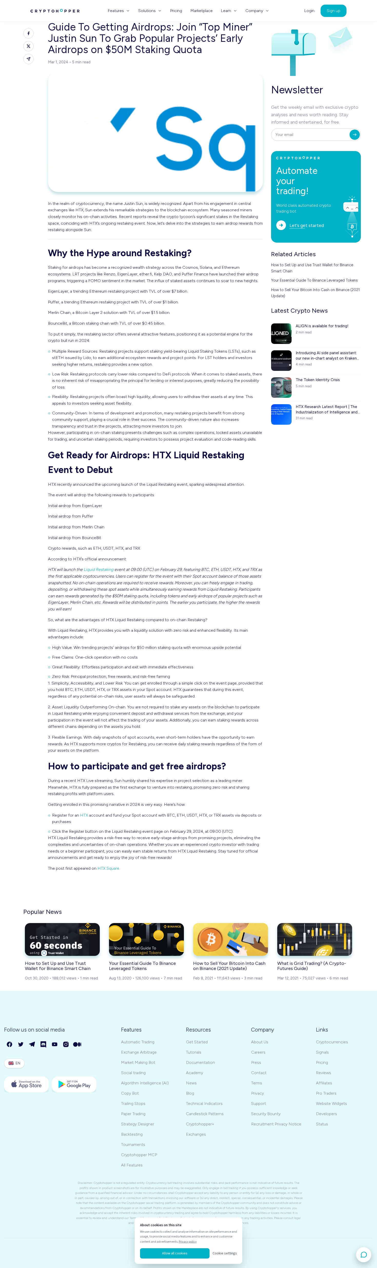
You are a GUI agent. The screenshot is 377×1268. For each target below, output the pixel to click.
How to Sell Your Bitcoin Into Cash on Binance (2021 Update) (315, 293)
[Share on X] (28, 46)
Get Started (197, 1041)
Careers (258, 1052)
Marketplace (201, 11)
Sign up (333, 10)
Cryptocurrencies (332, 1041)
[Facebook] (9, 1044)
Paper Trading (133, 1113)
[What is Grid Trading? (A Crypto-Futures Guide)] (314, 939)
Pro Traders (326, 1093)
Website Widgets (331, 1103)
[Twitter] (21, 1044)
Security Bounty (266, 1113)
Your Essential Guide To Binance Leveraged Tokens (314, 280)
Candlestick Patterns (205, 1113)
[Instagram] (66, 1044)
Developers (326, 1113)
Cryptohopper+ (200, 1124)
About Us (259, 1041)
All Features (132, 1165)
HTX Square (108, 868)
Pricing (176, 11)
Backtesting (132, 1134)
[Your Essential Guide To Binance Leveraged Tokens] (146, 939)
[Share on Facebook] (28, 33)
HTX (84, 815)
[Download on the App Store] (26, 1084)
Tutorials (193, 1052)
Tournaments (133, 1144)
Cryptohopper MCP (139, 1154)
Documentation (200, 1062)
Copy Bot (130, 1093)
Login (309, 11)
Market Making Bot (138, 1062)
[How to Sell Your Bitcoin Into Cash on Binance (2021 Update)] (230, 939)
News (191, 1083)
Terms (256, 1083)
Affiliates (324, 1083)
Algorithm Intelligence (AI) (145, 1083)
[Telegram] (32, 1044)
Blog (190, 1093)
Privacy (257, 1093)
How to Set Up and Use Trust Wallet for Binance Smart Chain (312, 268)
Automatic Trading (137, 1041)
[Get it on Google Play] (74, 1084)
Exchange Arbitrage (139, 1052)
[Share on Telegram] (28, 59)
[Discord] (43, 1044)
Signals (322, 1052)
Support (258, 1103)
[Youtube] (55, 1044)
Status (322, 1124)
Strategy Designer (137, 1124)
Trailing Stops (133, 1103)
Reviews (323, 1072)
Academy (194, 1072)
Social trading (133, 1072)
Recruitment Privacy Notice (276, 1124)
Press (256, 1062)
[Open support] (363, 1254)
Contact (258, 1072)
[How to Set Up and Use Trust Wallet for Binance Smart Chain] (62, 939)
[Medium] (77, 1044)
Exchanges (196, 1134)
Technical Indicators (204, 1103)
